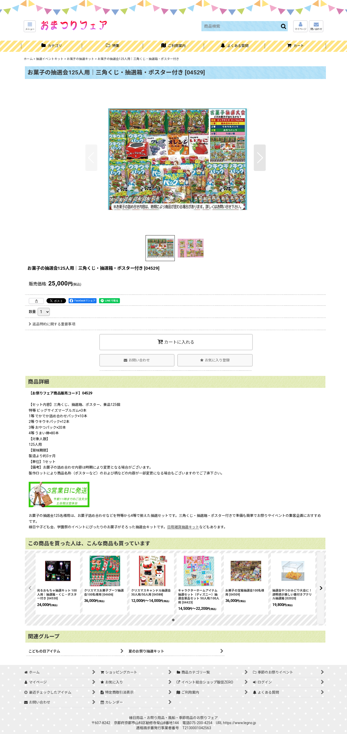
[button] (30, 26)
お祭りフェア (207, 718)
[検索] (284, 26)
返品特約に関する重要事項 (54, 324)
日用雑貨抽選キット (183, 527)
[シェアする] (36, 301)
